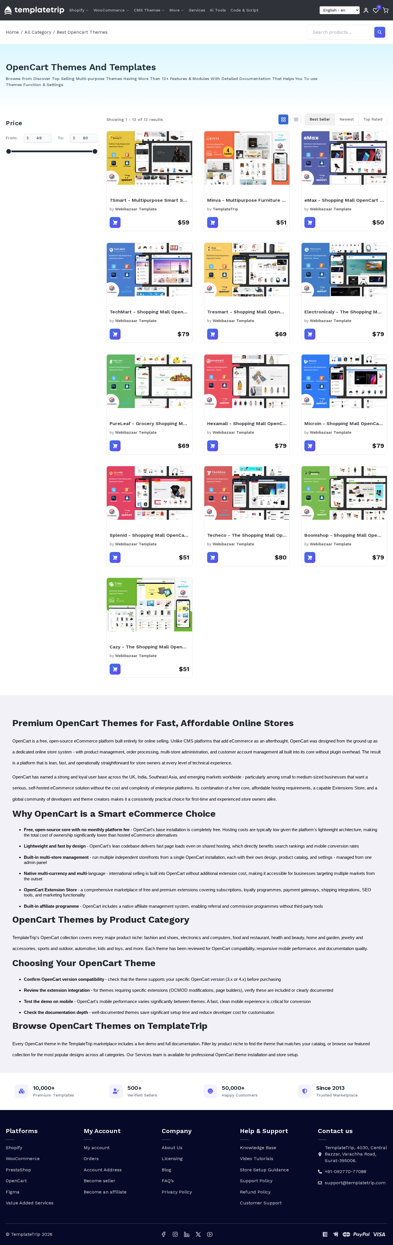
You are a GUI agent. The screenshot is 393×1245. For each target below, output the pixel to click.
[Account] (366, 10)
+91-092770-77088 (345, 1171)
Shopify (76, 10)
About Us (172, 1147)
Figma (13, 1192)
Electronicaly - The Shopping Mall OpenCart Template (344, 312)
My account (97, 1147)
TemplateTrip (225, 209)
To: (61, 138)
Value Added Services (30, 1203)
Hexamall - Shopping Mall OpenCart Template (247, 423)
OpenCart (16, 1180)
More (174, 10)
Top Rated (372, 119)
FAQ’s (168, 1180)
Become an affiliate (105, 1192)
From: (12, 138)
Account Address (103, 1169)
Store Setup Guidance (264, 1169)
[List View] (296, 119)
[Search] (379, 32)
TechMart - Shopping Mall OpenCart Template (149, 312)
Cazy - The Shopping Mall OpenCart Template (149, 647)
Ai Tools (218, 10)
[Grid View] (283, 119)
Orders (91, 1158)
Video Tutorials (256, 1158)
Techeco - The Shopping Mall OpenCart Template (247, 535)
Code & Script (244, 10)
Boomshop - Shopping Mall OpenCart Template (344, 535)
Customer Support (261, 1203)
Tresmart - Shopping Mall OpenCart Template (247, 312)
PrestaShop (18, 1169)
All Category (37, 32)
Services (197, 10)
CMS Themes (147, 10)
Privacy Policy (177, 1192)
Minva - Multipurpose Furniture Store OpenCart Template (247, 200)
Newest (346, 119)
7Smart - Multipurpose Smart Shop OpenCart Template (149, 200)
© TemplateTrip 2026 (29, 1234)
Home (12, 32)
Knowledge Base (258, 1147)
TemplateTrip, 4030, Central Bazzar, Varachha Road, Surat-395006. (356, 1154)
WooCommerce (109, 10)
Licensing (172, 1158)
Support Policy (256, 1180)
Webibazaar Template (136, 209)
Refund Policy (255, 1192)
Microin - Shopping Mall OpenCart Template (344, 423)
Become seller (99, 1180)
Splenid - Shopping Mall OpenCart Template (149, 535)
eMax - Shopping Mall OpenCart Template (344, 200)
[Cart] (385, 10)
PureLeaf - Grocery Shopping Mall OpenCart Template (149, 423)
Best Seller (320, 119)
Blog (166, 1169)
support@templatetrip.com (355, 1182)
